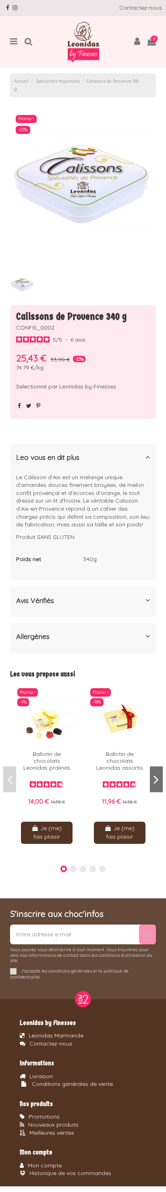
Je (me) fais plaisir (47, 832)
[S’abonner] (147, 934)
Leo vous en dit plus (47, 457)
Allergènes (33, 636)
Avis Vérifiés (35, 600)
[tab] (82, 459)
